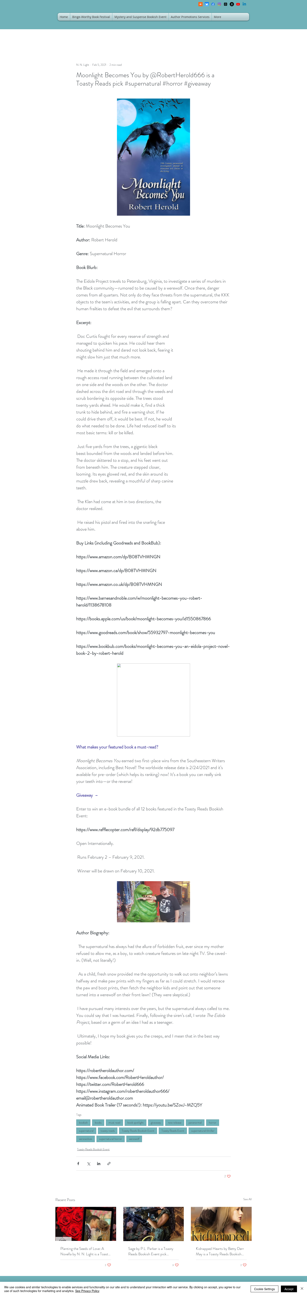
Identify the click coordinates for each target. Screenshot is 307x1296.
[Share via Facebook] (78, 1164)
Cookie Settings (264, 1289)
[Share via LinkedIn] (99, 1164)
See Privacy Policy (87, 1291)
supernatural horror (110, 1139)
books (98, 1122)
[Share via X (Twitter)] (88, 1164)
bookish (83, 1122)
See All (247, 1199)
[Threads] (225, 4)
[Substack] (200, 4)
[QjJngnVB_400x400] (207, 4)
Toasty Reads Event (172, 1131)
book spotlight (135, 1122)
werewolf (134, 1139)
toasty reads (108, 1131)
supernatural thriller (202, 1131)
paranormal (195, 1122)
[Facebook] (213, 4)
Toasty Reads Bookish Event (138, 1131)
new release (174, 1122)
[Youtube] (238, 4)
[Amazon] (232, 4)
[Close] (301, 1289)
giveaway (156, 1122)
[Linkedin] (244, 4)
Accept (288, 1289)
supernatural (86, 1131)
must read (114, 1122)
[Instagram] (219, 4)
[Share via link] (109, 1164)
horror (212, 1122)
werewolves (85, 1139)
